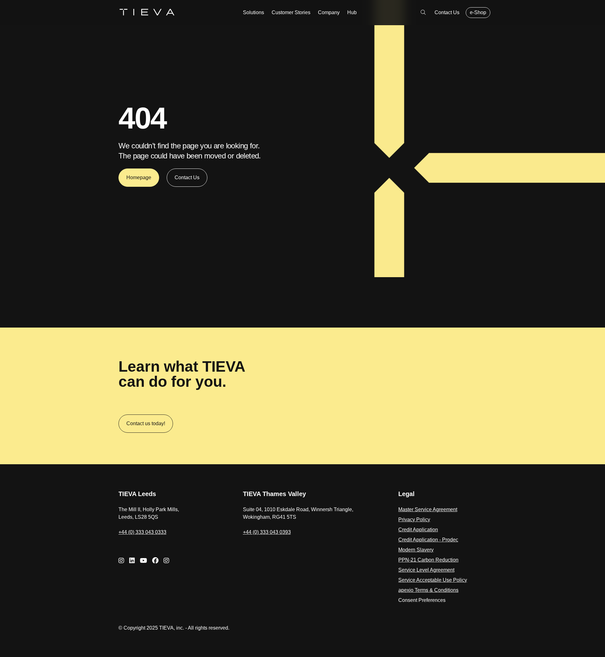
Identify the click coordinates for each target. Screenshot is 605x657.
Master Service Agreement (427, 509)
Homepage (138, 177)
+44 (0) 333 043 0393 (267, 532)
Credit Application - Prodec (428, 539)
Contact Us (447, 12)
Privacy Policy (414, 519)
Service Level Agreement (426, 570)
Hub (352, 12)
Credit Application (418, 529)
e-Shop (478, 12)
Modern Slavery (416, 549)
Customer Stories (291, 12)
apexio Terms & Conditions (428, 590)
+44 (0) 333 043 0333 (142, 532)
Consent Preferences (422, 600)
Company (329, 12)
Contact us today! (145, 423)
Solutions (253, 12)
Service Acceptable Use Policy (432, 580)
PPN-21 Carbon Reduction (428, 560)
